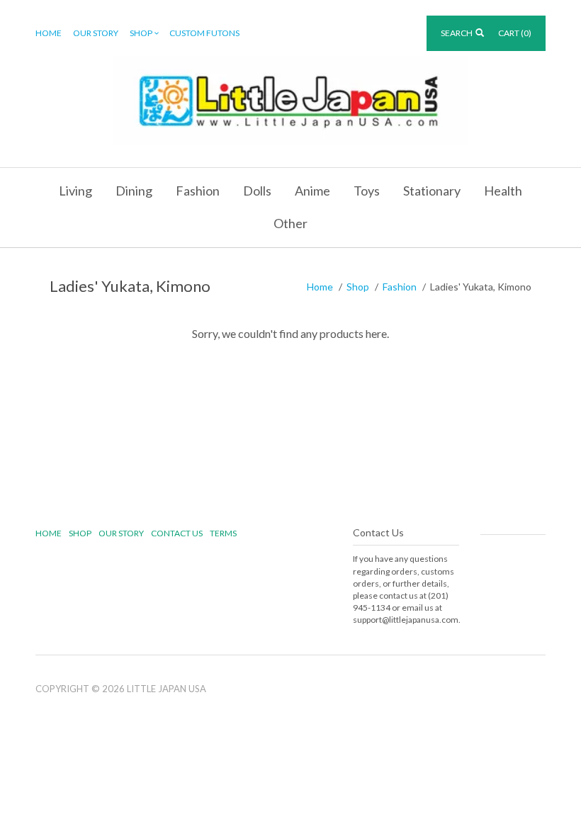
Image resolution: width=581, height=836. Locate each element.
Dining (133, 190)
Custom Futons (204, 33)
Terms (223, 533)
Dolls (257, 190)
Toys (367, 190)
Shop (141, 33)
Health (503, 190)
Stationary (432, 190)
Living (75, 190)
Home (48, 33)
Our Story (95, 33)
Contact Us (177, 533)
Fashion (198, 190)
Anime (312, 190)
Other (290, 223)
